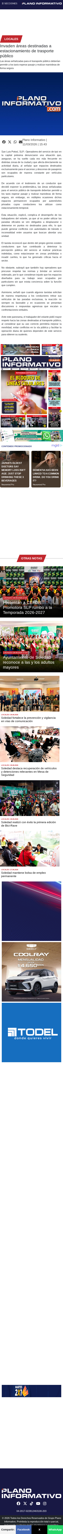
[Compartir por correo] (20, 142)
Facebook (23, 1529)
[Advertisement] (31, 518)
